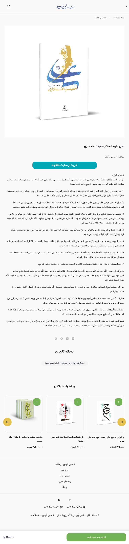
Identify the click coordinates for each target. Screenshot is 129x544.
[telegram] (61, 338)
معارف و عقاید (100, 18)
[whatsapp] (56, 338)
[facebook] (73, 338)
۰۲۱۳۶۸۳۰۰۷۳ (51, 507)
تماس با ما (64, 476)
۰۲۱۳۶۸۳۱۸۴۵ (74, 507)
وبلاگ (64, 487)
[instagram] (70, 500)
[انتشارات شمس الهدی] (65, 7)
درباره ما (64, 470)
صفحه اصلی (118, 18)
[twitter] (67, 338)
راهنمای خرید (64, 482)
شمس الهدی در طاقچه (64, 464)
